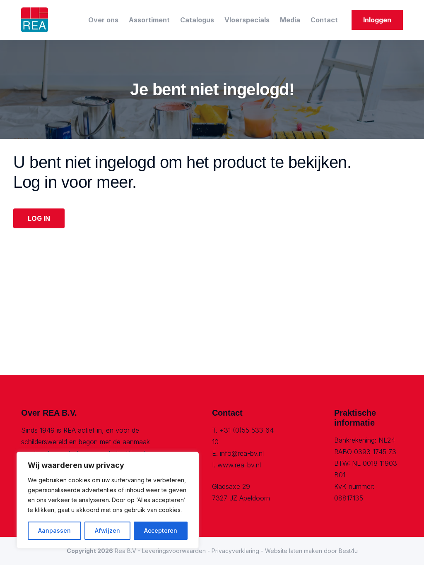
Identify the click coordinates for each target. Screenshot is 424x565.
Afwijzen (107, 530)
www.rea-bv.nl (239, 465)
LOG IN (39, 218)
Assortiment (149, 20)
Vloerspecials (247, 20)
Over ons (103, 20)
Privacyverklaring (235, 550)
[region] (108, 500)
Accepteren (160, 530)
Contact (324, 20)
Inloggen (377, 20)
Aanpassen (54, 530)
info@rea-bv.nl (242, 453)
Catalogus (197, 20)
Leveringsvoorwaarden (174, 550)
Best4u (348, 550)
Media (290, 20)
